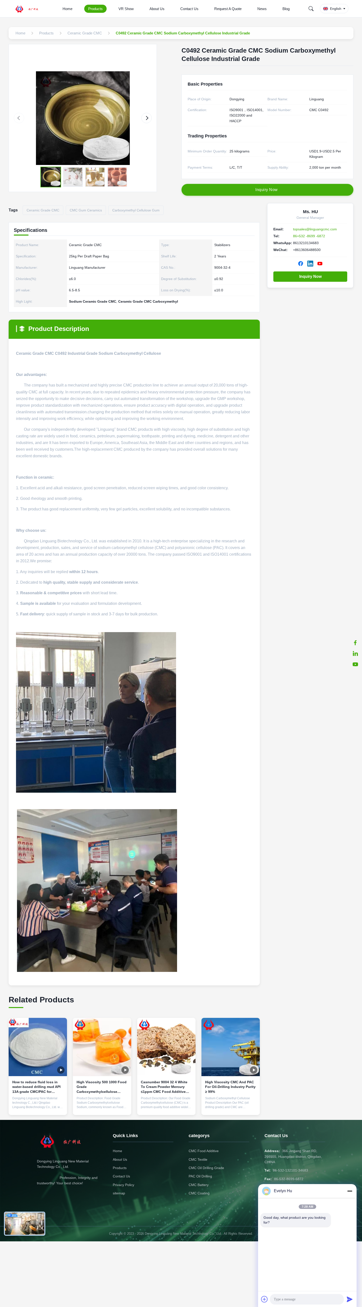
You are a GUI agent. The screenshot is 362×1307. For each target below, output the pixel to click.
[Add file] (264, 1299)
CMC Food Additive (204, 1151)
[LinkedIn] (355, 653)
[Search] (311, 9)
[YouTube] (355, 664)
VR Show (126, 9)
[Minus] (350, 1191)
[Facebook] (355, 642)
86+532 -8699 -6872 (309, 236)
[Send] (350, 1299)
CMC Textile (198, 1159)
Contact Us (189, 9)
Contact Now (38, 1107)
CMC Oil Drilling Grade (206, 1168)
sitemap (119, 1193)
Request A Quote (228, 9)
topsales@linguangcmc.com (315, 229)
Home (67, 9)
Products (95, 9)
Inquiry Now (310, 276)
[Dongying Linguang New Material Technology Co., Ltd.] (30, 9)
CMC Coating (199, 1193)
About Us (157, 9)
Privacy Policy (123, 1185)
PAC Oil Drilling (200, 1176)
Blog (286, 9)
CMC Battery (199, 1185)
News (262, 9)
